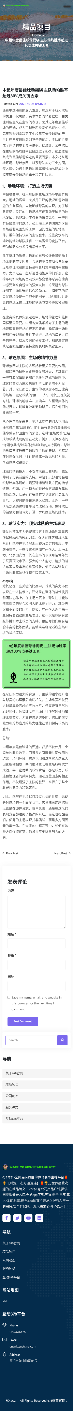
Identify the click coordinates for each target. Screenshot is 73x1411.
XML (5, 1301)
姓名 (12, 934)
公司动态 (11, 1096)
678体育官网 (56, 1400)
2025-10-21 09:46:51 (32, 104)
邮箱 (12, 955)
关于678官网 (14, 1073)
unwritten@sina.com (23, 1346)
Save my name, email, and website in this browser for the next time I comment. (36, 1003)
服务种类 (11, 1107)
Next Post (61, 853)
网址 (11, 977)
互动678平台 (14, 1119)
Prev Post (11, 853)
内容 (11, 891)
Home (36, 35)
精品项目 (11, 1085)
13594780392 (18, 1332)
